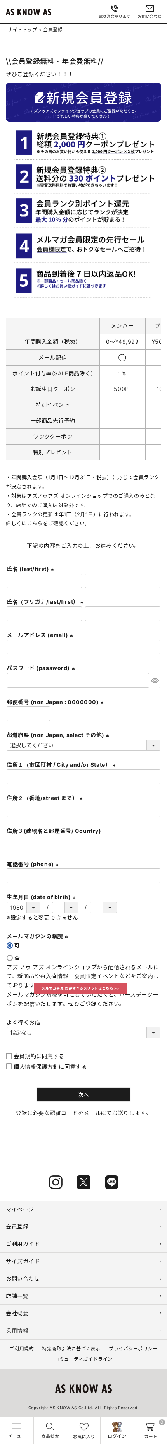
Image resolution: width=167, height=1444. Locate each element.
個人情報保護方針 (36, 1066)
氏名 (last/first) (31, 568)
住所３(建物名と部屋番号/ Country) (54, 830)
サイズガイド (23, 1261)
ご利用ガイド (23, 1243)
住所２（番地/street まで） (46, 798)
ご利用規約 (21, 1349)
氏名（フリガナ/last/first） (46, 601)
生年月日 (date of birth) (42, 897)
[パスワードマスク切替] (154, 680)
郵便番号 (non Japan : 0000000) (56, 702)
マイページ (20, 1209)
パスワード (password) (42, 668)
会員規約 (25, 1056)
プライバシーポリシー (133, 1349)
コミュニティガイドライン (83, 1359)
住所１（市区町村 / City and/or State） (62, 764)
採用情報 (17, 1330)
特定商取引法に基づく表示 (71, 1349)
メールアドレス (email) (41, 635)
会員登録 (17, 1226)
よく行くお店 (23, 1022)
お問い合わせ (23, 1278)
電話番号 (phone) (34, 864)
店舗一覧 (17, 1296)
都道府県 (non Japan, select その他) (59, 734)
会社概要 (17, 1313)
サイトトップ (22, 30)
